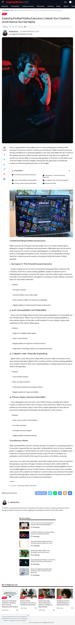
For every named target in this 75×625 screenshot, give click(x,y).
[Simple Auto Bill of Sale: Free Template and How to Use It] (24, 553)
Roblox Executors (15, 461)
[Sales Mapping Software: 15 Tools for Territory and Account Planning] (24, 562)
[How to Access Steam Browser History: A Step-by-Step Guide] (46, 593)
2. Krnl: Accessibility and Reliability (25, 180)
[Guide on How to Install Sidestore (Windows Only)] (65, 593)
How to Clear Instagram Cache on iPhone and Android (28, 603)
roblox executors (30, 485)
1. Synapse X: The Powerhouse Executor (54, 176)
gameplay (21, 485)
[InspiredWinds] (17, 2)
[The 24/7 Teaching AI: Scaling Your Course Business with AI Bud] (10, 593)
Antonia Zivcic (13, 31)
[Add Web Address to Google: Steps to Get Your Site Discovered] (24, 535)
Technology (35, 527)
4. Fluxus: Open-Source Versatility (25, 183)
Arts (4, 14)
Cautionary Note (50, 183)
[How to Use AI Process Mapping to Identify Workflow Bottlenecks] (24, 525)
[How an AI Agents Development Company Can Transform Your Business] (24, 571)
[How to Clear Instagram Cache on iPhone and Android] (28, 593)
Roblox (12, 147)
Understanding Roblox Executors (25, 174)
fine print (9, 618)
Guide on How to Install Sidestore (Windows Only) (63, 603)
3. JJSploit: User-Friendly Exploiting (56, 180)
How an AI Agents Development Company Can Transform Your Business (41, 570)
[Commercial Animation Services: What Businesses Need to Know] (24, 544)
